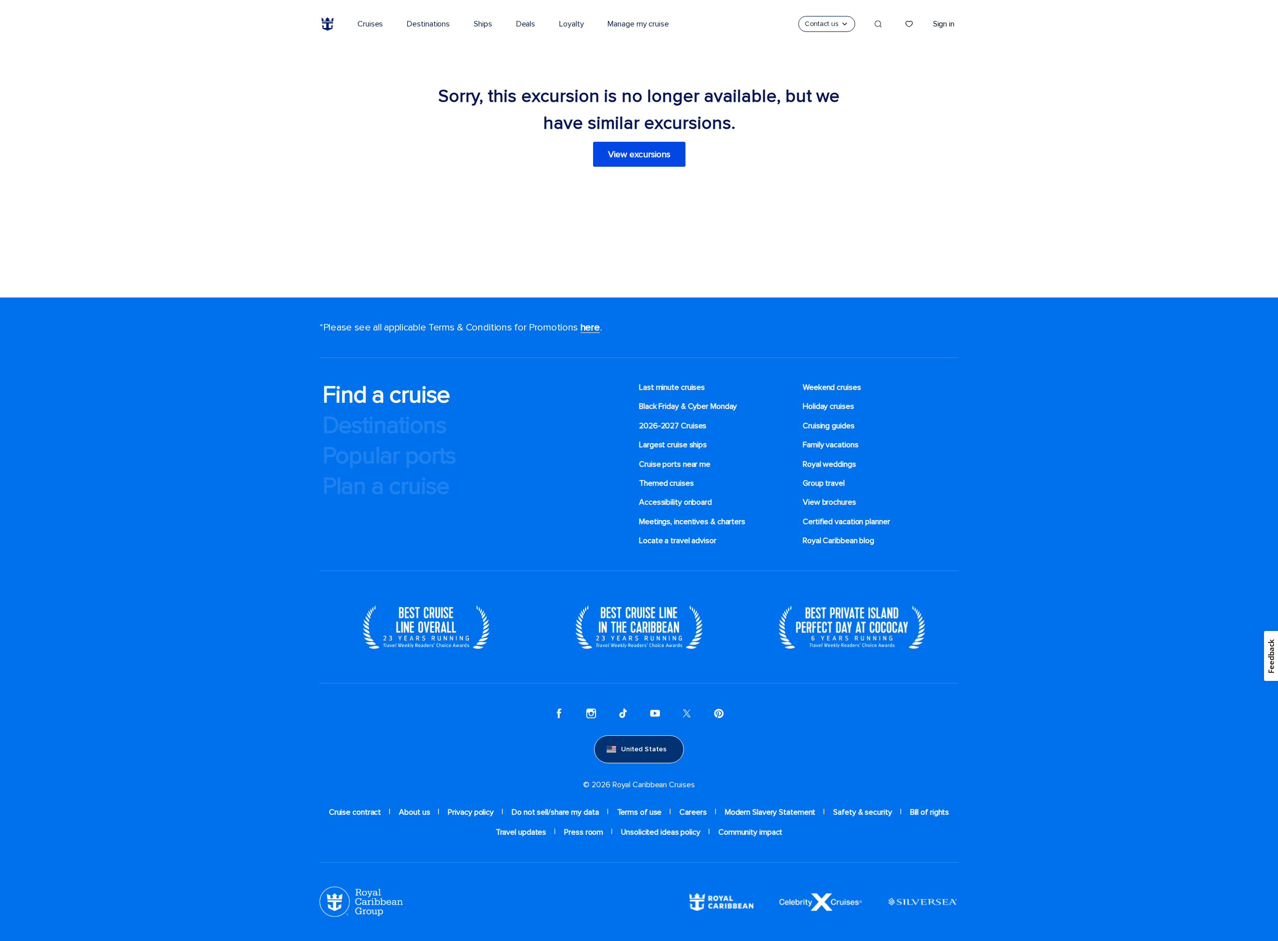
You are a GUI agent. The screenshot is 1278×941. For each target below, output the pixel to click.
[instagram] (591, 713)
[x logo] (687, 713)
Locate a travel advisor (677, 541)
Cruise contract (355, 812)
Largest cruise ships (673, 445)
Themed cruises (666, 483)
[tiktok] (623, 713)
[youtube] (655, 713)
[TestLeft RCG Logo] (361, 901)
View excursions (639, 154)
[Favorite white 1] (909, 24)
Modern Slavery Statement (770, 812)
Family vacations (830, 445)
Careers (692, 812)
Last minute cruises (672, 387)
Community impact (750, 832)
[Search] (878, 24)
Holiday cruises (828, 406)
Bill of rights (930, 812)
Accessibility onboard (675, 502)
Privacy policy (471, 812)
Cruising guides (829, 426)
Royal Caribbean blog (838, 541)
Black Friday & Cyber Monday (688, 406)
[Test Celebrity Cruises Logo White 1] (820, 901)
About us (414, 812)
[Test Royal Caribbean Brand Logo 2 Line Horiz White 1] (721, 901)
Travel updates (521, 832)
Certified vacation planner (846, 522)
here (590, 327)
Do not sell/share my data (555, 812)
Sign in (944, 24)
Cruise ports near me (674, 464)
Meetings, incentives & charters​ (692, 522)
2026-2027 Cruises (672, 426)
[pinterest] (719, 713)
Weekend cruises (832, 387)
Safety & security (862, 812)
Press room (583, 832)
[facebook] (559, 713)
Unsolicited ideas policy (660, 832)
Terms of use (639, 812)
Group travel (824, 483)
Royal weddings (829, 464)
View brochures (829, 502)
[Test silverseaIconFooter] (922, 901)
